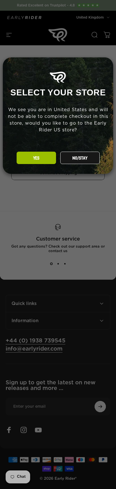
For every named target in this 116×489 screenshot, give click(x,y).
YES (36, 158)
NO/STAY (79, 158)
